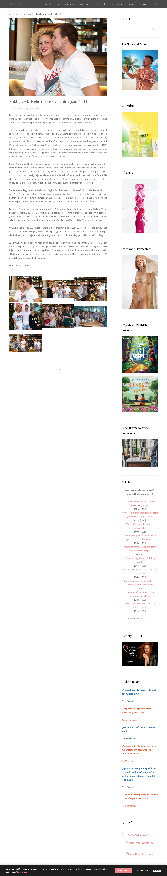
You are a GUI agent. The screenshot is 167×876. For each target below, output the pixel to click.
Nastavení (157, 870)
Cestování (101, 4)
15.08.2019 (16, 109)
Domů (11, 14)
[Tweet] (60, 369)
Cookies (130, 4)
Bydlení (116, 4)
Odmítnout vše (142, 870)
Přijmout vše (123, 870)
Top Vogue (14, 3)
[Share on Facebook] (56, 369)
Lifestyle (84, 4)
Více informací (21, 872)
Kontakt (144, 4)
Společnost (50, 4)
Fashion (68, 4)
